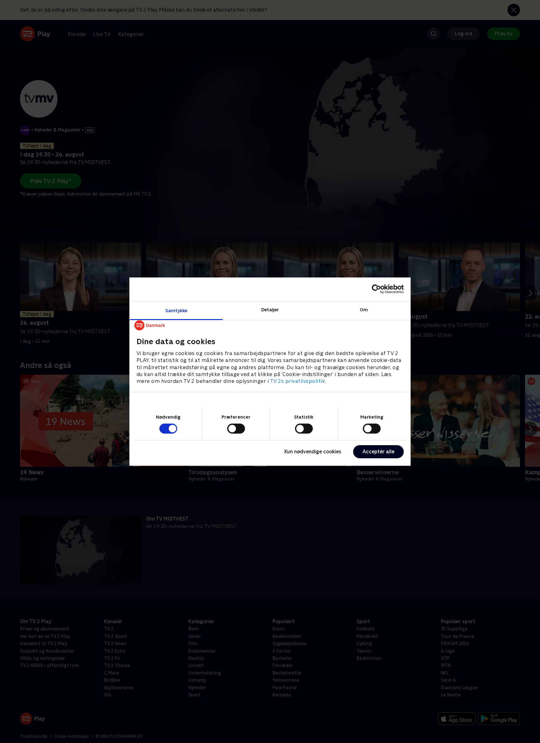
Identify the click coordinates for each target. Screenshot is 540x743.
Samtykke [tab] (176, 310)
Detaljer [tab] (270, 309)
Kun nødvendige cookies (312, 452)
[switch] (236, 429)
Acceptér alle (378, 452)
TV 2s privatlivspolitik (297, 381)
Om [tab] (364, 309)
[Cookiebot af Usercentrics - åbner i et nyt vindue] (376, 289)
